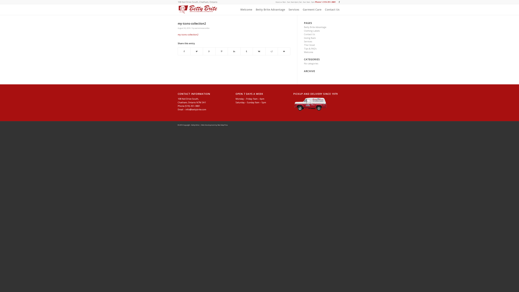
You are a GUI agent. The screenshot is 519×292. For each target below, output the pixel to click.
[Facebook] (339, 2)
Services (308, 41)
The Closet (309, 45)
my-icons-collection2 (192, 23)
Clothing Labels (312, 30)
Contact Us (309, 34)
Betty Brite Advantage (315, 27)
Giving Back (310, 37)
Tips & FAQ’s (310, 48)
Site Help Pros (222, 125)
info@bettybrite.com (195, 109)
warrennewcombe (202, 28)
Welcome (308, 52)
